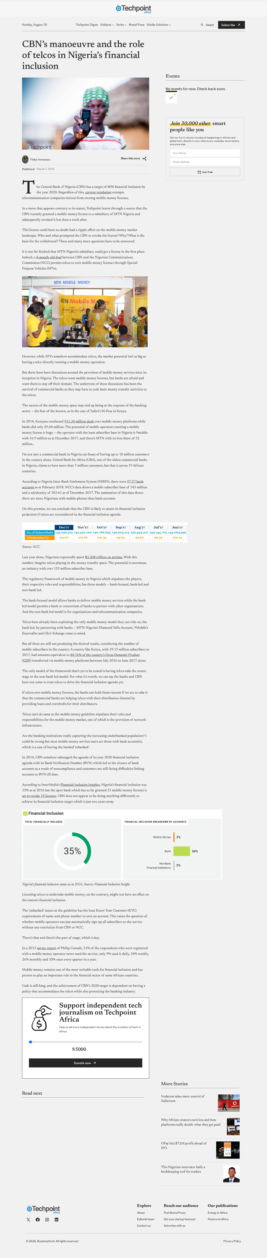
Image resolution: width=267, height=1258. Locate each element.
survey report (46, 948)
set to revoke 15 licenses (39, 796)
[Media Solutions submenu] (170, 25)
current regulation (98, 192)
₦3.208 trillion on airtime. (104, 557)
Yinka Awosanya (40, 159)
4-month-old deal (49, 257)
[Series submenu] (126, 25)
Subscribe (228, 25)
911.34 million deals (79, 421)
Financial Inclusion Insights (80, 785)
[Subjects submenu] (113, 25)
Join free (207, 172)
